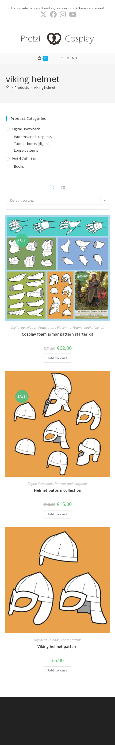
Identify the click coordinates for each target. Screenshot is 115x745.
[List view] (63, 187)
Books (19, 166)
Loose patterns (26, 150)
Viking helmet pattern (57, 646)
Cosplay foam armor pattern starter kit (57, 334)
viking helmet (44, 87)
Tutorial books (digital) (31, 143)
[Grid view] (51, 187)
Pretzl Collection (24, 158)
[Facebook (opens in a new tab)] (53, 14)
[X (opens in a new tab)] (43, 14)
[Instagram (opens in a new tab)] (62, 14)
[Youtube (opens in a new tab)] (71, 14)
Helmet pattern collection (57, 490)
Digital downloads (26, 128)
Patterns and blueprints (33, 136)
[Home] (7, 87)
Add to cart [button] (57, 358)
